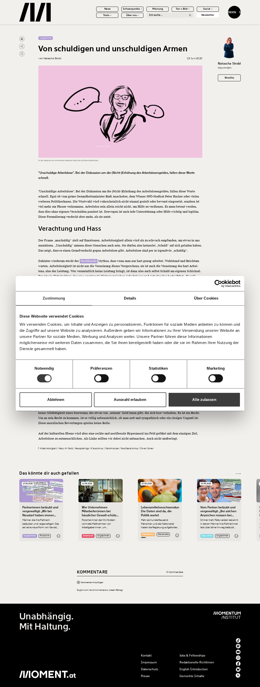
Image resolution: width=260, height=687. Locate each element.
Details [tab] (130, 298)
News (107, 8)
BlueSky (229, 77)
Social (206, 8)
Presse (145, 676)
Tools (106, 15)
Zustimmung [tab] (54, 298)
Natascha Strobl (229, 63)
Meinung (157, 8)
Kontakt (146, 655)
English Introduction (194, 669)
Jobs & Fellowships (192, 655)
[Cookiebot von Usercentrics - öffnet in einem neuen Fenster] (218, 283)
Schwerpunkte (131, 8)
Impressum (149, 662)
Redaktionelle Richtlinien (197, 662)
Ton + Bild (181, 8)
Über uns (131, 15)
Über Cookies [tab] (206, 298)
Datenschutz (149, 669)
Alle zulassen (204, 399)
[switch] (101, 378)
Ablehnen (55, 399)
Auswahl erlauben (130, 399)
